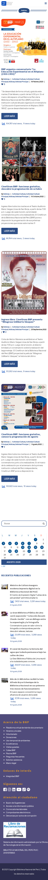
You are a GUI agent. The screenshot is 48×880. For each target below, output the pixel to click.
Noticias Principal (22, 81)
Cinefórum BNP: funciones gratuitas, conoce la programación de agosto (21, 435)
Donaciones (11, 737)
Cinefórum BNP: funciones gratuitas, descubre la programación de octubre (21, 187)
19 (16, 551)
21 (29, 551)
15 (35, 547)
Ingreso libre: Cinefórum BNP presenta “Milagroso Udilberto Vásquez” (21, 320)
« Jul (3, 566)
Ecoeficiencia (12, 743)
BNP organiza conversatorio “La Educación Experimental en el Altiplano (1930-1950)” (22, 72)
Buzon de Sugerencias (15, 802)
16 (42, 547)
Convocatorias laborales (16, 809)
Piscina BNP (11, 753)
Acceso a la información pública (20, 805)
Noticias (6, 79)
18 (10, 551)
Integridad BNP (12, 776)
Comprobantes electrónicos (18, 812)
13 (23, 547)
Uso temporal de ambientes (18, 740)
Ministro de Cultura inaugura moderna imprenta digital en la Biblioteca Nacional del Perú (25, 588)
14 (29, 547)
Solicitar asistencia (14, 759)
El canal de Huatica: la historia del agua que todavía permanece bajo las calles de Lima (28, 652)
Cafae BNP (10, 750)
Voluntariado (11, 734)
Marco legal (11, 763)
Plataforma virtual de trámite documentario (24, 727)
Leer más (9, 116)
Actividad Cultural (19, 79)
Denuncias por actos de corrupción (21, 815)
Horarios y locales (13, 730)
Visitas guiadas (12, 746)
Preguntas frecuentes (15, 756)
